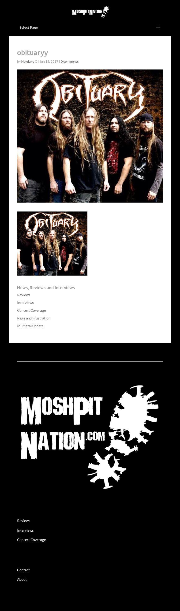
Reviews (23, 295)
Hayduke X (29, 61)
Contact (23, 570)
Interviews (25, 302)
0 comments (70, 61)
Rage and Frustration (33, 318)
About (22, 579)
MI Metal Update (30, 326)
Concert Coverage (31, 310)
